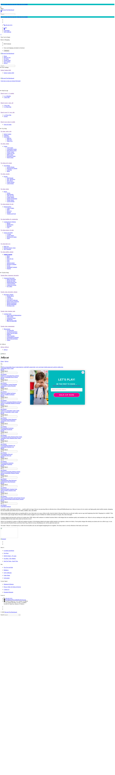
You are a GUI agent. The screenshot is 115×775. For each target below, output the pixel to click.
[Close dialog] (83, 372)
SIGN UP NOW (66, 395)
